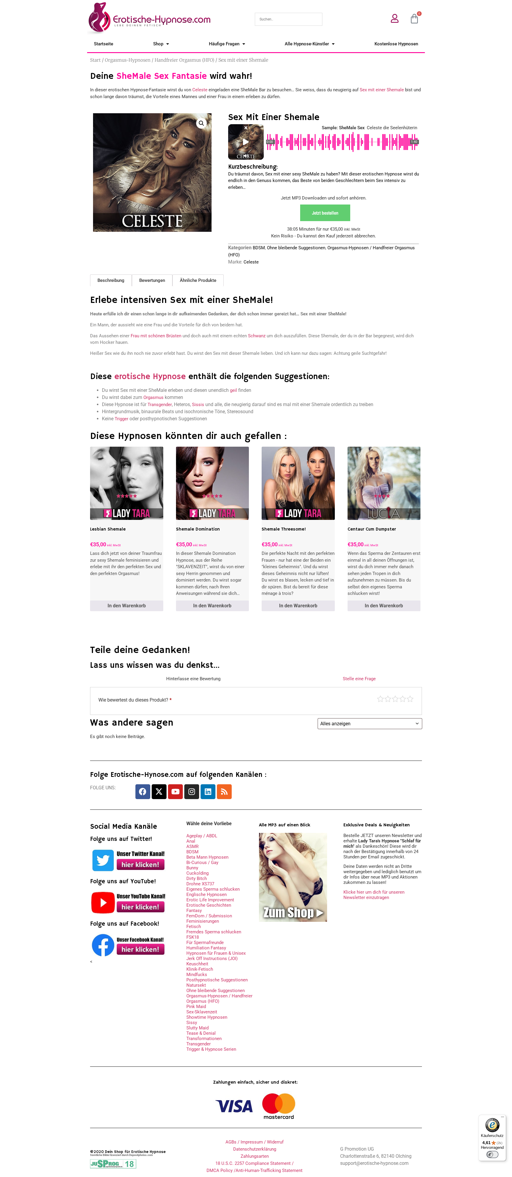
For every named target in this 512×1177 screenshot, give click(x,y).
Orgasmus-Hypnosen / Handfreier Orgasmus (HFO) (159, 60)
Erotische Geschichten (208, 905)
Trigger (121, 418)
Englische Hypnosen (206, 894)
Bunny (192, 868)
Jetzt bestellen (325, 213)
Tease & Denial (201, 1033)
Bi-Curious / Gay (202, 862)
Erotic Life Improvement (210, 900)
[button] (201, 123)
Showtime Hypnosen (206, 1017)
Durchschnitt (395, 698)
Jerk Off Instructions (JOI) (212, 958)
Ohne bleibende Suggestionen (296, 247)
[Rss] (224, 791)
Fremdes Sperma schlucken (213, 932)
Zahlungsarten (255, 1156)
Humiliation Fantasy (206, 948)
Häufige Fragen (224, 44)
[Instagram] (191, 791)
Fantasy (194, 910)
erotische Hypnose (150, 377)
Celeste (199, 89)
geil (233, 390)
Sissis (198, 404)
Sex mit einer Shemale (382, 89)
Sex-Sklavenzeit (201, 1012)
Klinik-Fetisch (199, 969)
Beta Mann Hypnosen (207, 857)
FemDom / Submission (209, 916)
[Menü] (502, 1118)
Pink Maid (196, 1006)
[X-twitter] (159, 791)
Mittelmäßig (387, 698)
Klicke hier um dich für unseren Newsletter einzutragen (373, 894)
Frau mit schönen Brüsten (156, 335)
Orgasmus (153, 397)
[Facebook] (142, 791)
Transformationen (204, 1038)
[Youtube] (175, 791)
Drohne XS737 (200, 884)
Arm (380, 698)
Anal (190, 841)
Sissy (191, 1022)
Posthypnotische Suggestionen (217, 980)
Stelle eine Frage (359, 678)
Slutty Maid (197, 1028)
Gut (402, 698)
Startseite (103, 44)
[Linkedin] (208, 791)
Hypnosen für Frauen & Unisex (216, 953)
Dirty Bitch (196, 878)
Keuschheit (197, 964)
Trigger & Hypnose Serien (211, 1049)
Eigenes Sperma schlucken (213, 889)
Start (95, 60)
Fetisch (193, 926)
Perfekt (410, 698)
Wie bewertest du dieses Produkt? (135, 700)
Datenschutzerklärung (254, 1149)
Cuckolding (197, 873)
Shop (158, 44)
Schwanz (256, 335)
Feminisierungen (202, 921)
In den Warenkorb (127, 606)
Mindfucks (196, 974)
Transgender (160, 404)
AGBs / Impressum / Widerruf (254, 1142)
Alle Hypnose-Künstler (307, 44)
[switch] (492, 1154)
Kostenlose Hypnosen (396, 44)
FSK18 (192, 937)
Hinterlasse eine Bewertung (193, 678)
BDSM (259, 247)
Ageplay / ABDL (201, 836)
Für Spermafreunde (205, 942)
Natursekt (196, 985)
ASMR (192, 846)
